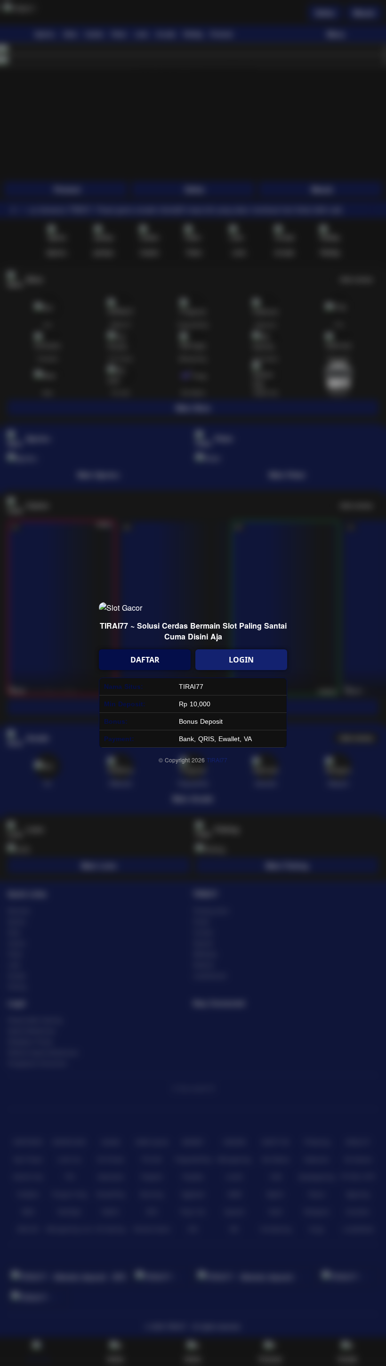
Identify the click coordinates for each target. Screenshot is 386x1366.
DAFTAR (145, 660)
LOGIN (241, 660)
